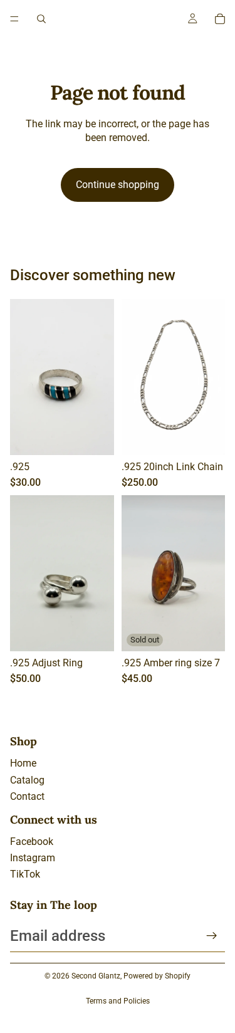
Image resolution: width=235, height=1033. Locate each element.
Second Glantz (95, 976)
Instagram (32, 858)
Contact (27, 796)
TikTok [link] (25, 874)
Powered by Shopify (157, 976)
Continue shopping (117, 185)
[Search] (41, 19)
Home (23, 763)
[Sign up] (212, 936)
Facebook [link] (31, 841)
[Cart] (220, 19)
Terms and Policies (118, 1001)
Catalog (27, 780)
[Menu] (14, 18)
